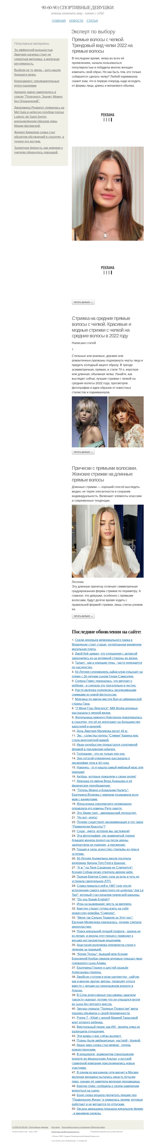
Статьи (92, 20)
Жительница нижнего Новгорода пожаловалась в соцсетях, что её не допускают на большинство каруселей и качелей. (107, 721)
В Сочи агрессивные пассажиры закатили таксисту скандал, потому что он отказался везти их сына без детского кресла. (106, 999)
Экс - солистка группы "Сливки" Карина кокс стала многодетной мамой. (105, 737)
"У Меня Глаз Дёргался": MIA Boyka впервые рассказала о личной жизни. (105, 710)
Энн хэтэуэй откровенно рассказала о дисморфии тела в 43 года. (101, 760)
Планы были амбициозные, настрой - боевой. (109, 1040)
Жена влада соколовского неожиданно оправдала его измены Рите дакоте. (102, 805)
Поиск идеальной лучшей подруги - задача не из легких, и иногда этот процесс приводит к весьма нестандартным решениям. (106, 935)
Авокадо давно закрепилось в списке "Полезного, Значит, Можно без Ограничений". (38, 96)
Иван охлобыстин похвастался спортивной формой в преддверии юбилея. (104, 746)
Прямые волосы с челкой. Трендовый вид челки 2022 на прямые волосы (102, 45)
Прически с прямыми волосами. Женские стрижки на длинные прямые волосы (104, 473)
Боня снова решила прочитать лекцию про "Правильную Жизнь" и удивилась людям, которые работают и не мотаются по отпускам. (107, 1099)
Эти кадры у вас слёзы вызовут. (99, 1036)
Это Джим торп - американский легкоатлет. (107, 813)
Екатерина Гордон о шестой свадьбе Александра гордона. (100, 969)
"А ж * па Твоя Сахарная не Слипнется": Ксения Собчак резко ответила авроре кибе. (102, 869)
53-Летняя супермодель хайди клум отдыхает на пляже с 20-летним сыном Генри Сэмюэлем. (107, 673)
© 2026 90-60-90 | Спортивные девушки (30, 1127)
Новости (76, 20)
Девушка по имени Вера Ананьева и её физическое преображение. (102, 783)
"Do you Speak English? (93, 899)
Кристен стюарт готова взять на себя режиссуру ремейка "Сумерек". (100, 910)
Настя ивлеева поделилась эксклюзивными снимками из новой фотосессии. (104, 692)
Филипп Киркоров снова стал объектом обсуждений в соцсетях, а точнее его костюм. (39, 137)
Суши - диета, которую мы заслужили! (103, 831)
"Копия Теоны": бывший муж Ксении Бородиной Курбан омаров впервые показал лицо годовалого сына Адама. (107, 958)
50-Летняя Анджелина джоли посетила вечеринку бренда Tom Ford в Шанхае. (101, 860)
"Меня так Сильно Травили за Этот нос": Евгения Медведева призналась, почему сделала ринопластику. (106, 922)
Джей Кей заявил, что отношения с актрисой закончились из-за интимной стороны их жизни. (105, 655)
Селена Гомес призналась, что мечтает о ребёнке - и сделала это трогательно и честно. (104, 683)
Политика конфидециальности (65, 1131)
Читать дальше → (83, 302)
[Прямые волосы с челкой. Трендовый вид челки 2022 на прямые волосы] (108, 194)
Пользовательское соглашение (76, 1127)
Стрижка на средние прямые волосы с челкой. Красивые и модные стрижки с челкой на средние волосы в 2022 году (101, 327)
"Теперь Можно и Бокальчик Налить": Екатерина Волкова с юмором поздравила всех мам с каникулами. (105, 794)
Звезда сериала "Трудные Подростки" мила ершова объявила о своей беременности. (105, 1010)
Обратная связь (98, 1127)
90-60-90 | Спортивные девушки (78, 7)
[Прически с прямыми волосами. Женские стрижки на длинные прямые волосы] (108, 541)
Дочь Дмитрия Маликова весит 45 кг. (102, 731)
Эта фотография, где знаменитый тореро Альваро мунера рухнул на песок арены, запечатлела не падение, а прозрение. (103, 840)
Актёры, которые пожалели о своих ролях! (106, 776)
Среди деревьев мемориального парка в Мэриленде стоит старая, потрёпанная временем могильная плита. (106, 644)
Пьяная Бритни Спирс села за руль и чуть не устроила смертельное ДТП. (105, 878)
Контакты (55, 1127)
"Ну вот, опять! (87, 817)
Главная (59, 20)
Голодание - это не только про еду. (101, 753)
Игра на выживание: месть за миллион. (104, 904)
